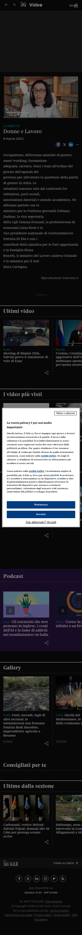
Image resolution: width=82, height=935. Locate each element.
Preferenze (41, 504)
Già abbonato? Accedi (41, 522)
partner (55, 475)
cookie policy (48, 455)
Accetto (41, 514)
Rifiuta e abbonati (65, 413)
